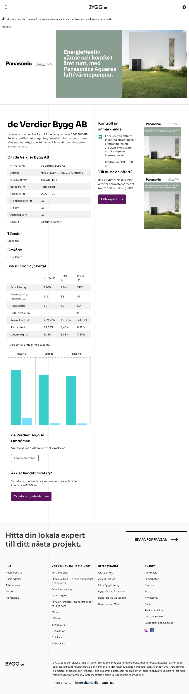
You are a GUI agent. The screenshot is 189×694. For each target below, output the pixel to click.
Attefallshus (13, 585)
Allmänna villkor (154, 616)
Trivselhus (12, 591)
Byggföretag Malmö (110, 604)
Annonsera (151, 572)
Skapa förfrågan (151, 540)
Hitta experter (60, 572)
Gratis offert (105, 572)
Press (148, 591)
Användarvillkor (154, 610)
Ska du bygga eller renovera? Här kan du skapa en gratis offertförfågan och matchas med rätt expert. (59, 19)
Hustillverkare (14, 572)
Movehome (12, 597)
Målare (56, 618)
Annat (148, 604)
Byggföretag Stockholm (112, 591)
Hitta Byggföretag (109, 585)
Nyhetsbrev (151, 597)
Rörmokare (58, 643)
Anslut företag (106, 579)
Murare (56, 612)
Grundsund (14, 257)
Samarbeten (152, 579)
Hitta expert (109, 199)
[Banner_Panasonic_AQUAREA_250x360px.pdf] (163, 173)
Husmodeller (13, 579)
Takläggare (58, 624)
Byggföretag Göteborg (112, 597)
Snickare (13, 240)
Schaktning (58, 631)
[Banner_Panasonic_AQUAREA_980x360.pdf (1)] (94, 97)
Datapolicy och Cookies (159, 622)
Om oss (149, 585)
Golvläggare (59, 595)
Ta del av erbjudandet (28, 496)
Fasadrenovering (62, 589)
